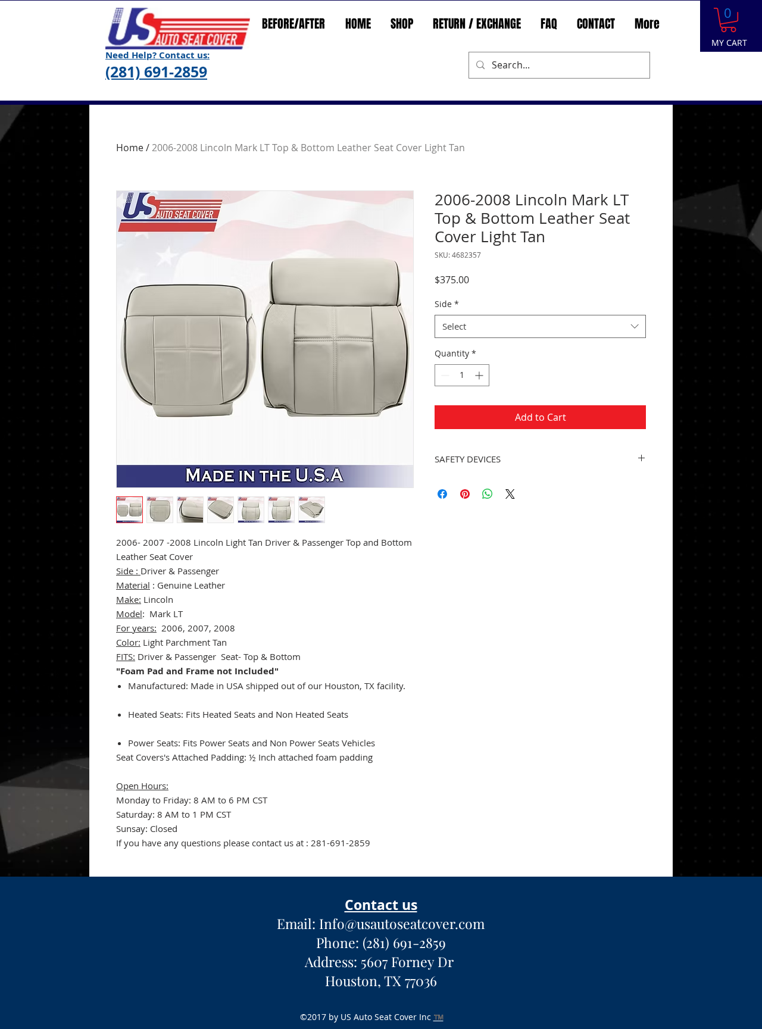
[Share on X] (510, 494)
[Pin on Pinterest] (465, 494)
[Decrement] (443, 375)
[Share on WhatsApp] (487, 494)
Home (129, 147)
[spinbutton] (462, 375)
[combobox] (540, 326)
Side (447, 303)
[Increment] (480, 375)
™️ (438, 1016)
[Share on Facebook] (442, 494)
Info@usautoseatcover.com (402, 923)
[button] (728, 20)
